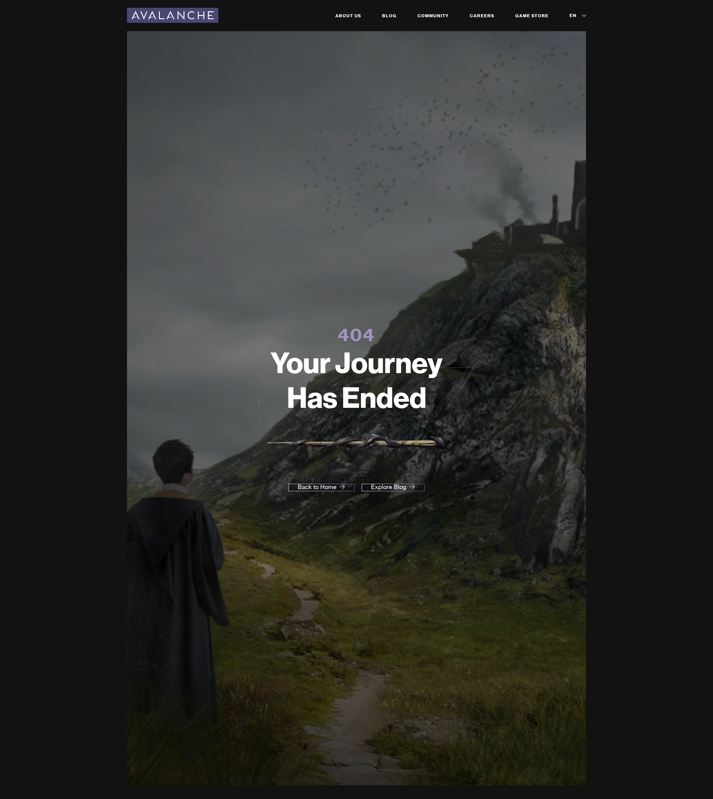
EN (573, 15)
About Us (348, 15)
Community (433, 15)
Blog (389, 15)
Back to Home (317, 487)
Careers (482, 15)
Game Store (532, 15)
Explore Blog (388, 487)
